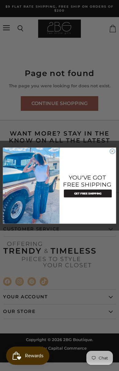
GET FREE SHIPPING (88, 193)
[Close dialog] (112, 151)
